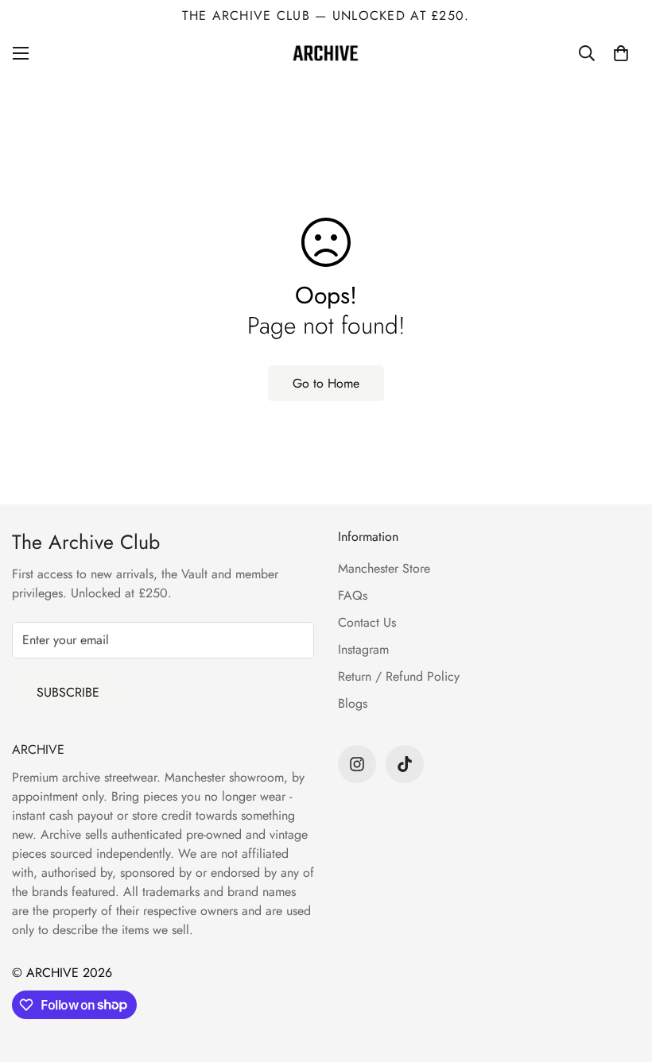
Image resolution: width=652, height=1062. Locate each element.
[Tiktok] (405, 764)
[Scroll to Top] (621, 975)
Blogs (352, 703)
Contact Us (367, 622)
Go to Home (326, 383)
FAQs (352, 595)
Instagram (363, 649)
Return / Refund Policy (399, 676)
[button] (621, 53)
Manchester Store (384, 568)
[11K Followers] (357, 764)
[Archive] (326, 53)
